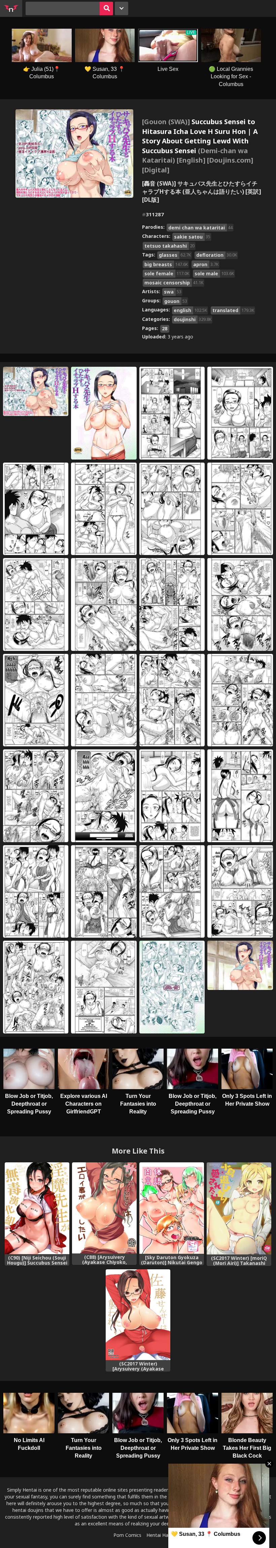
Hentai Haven (161, 1535)
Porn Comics (127, 1535)
